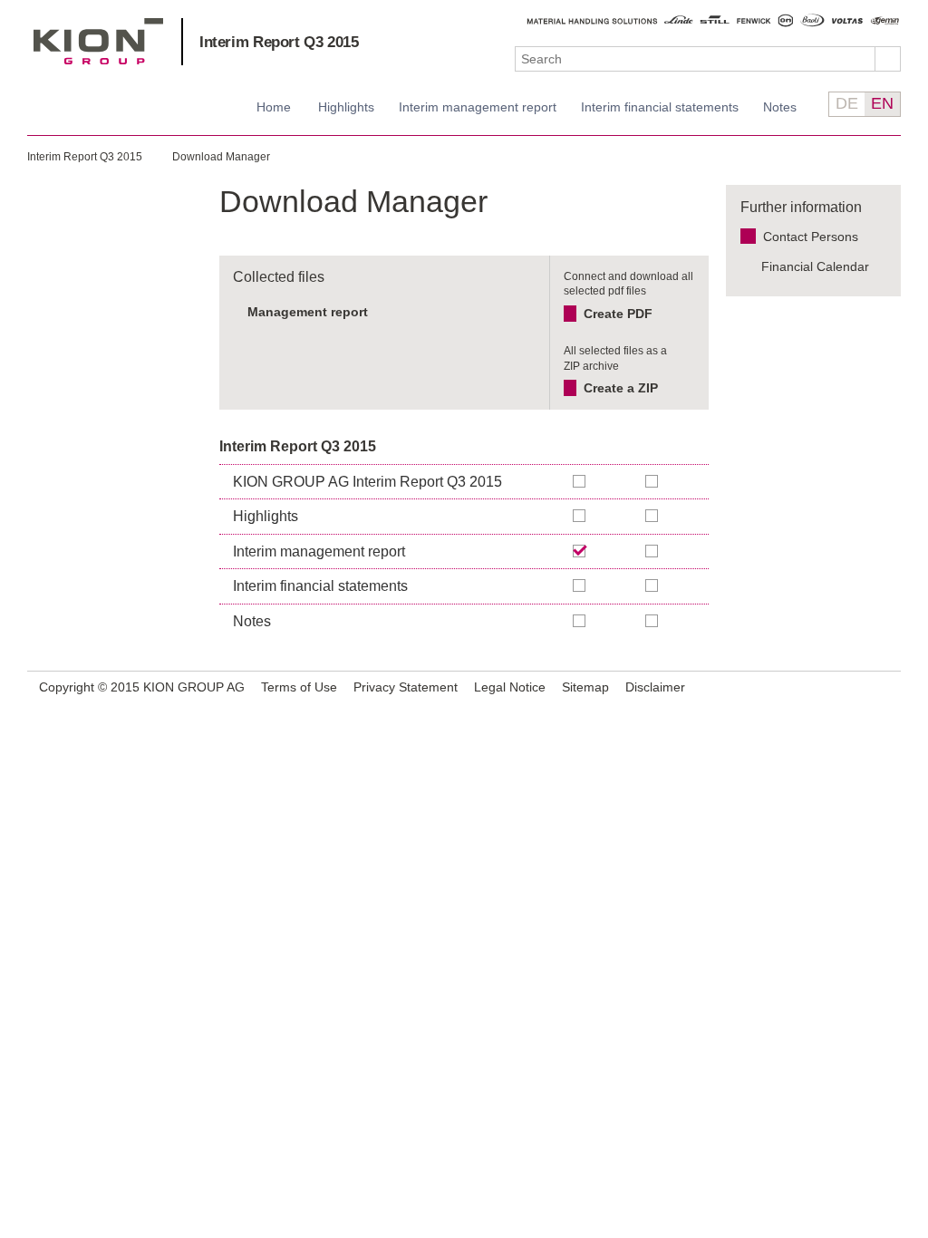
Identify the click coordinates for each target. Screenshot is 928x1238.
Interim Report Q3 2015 (279, 42)
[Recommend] (861, 687)
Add (652, 481)
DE (847, 103)
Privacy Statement (405, 687)
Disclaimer (655, 687)
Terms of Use (299, 687)
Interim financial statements (660, 107)
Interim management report (477, 107)
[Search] (888, 59)
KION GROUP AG (98, 41)
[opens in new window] (884, 688)
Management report (307, 312)
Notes (780, 107)
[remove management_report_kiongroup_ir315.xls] (527, 311)
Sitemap (585, 687)
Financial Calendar (815, 266)
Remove (580, 551)
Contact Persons (810, 236)
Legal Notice (510, 687)
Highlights (346, 107)
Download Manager (221, 156)
